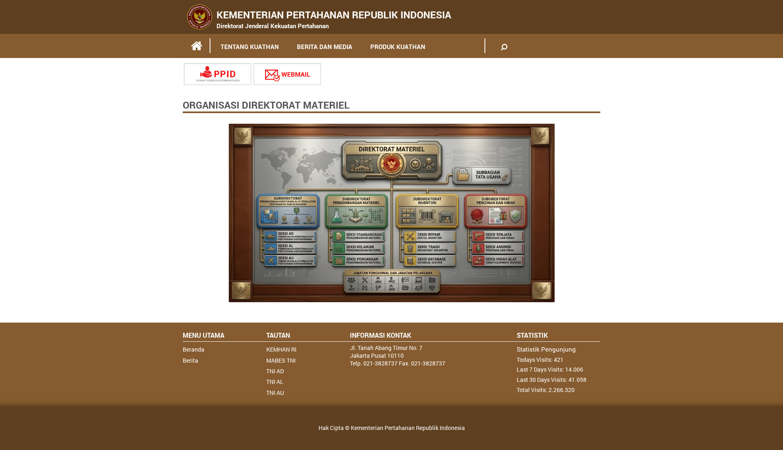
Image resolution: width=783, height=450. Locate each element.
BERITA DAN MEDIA (324, 46)
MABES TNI (281, 360)
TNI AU (275, 393)
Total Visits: (533, 390)
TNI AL (274, 381)
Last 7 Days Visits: (541, 369)
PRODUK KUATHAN (397, 46)
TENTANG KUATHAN (250, 46)
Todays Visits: (535, 359)
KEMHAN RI (281, 349)
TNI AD (275, 371)
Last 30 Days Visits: (542, 379)
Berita (190, 360)
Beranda (193, 349)
